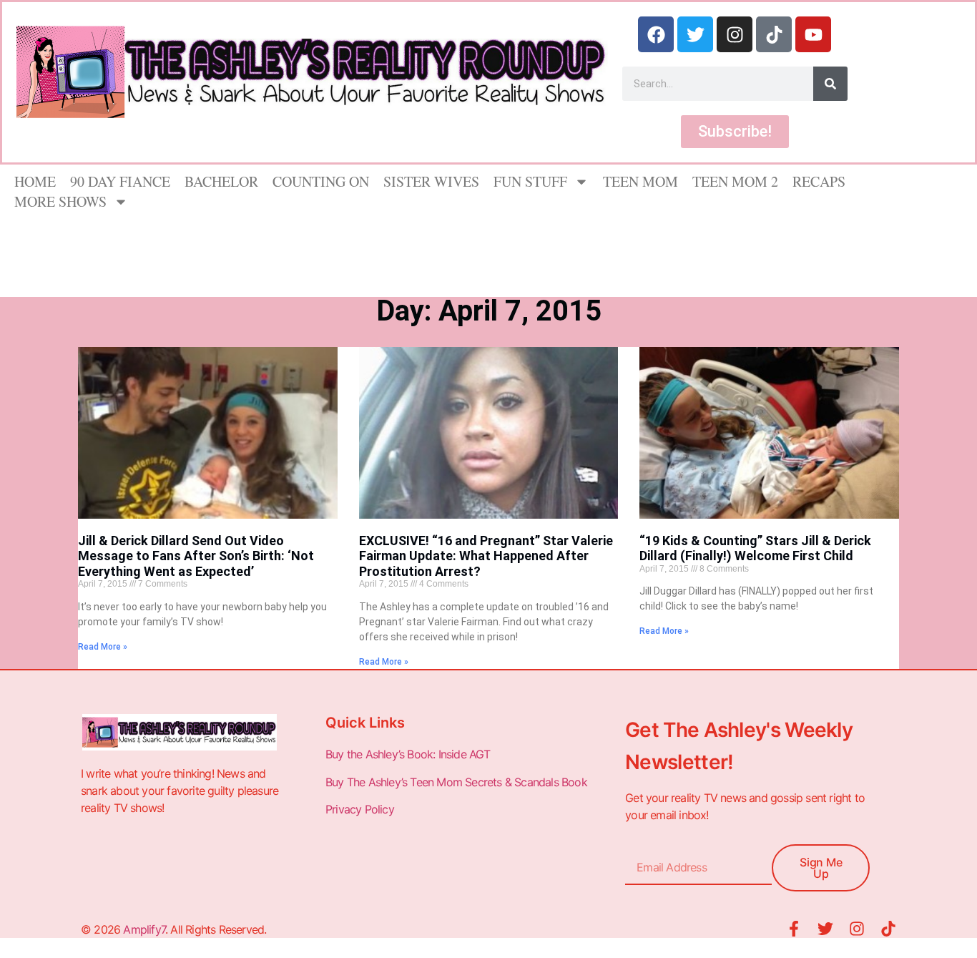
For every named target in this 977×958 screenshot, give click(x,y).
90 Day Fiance (120, 181)
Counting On (321, 181)
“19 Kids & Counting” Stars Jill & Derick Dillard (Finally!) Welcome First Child (755, 548)
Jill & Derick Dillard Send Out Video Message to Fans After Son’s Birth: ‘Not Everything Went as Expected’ (196, 556)
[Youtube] (813, 34)
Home (35, 181)
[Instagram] (734, 34)
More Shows (60, 201)
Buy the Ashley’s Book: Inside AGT (408, 754)
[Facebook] (656, 34)
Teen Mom (640, 181)
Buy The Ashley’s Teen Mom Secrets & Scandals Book (456, 782)
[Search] (830, 84)
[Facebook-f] (794, 929)
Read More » (102, 647)
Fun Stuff (530, 181)
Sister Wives (431, 181)
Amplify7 (144, 929)
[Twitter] (695, 34)
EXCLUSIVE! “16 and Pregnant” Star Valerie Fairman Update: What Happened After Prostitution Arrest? (486, 556)
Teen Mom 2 (735, 181)
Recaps (818, 181)
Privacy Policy (361, 809)
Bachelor (221, 181)
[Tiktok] (774, 34)
